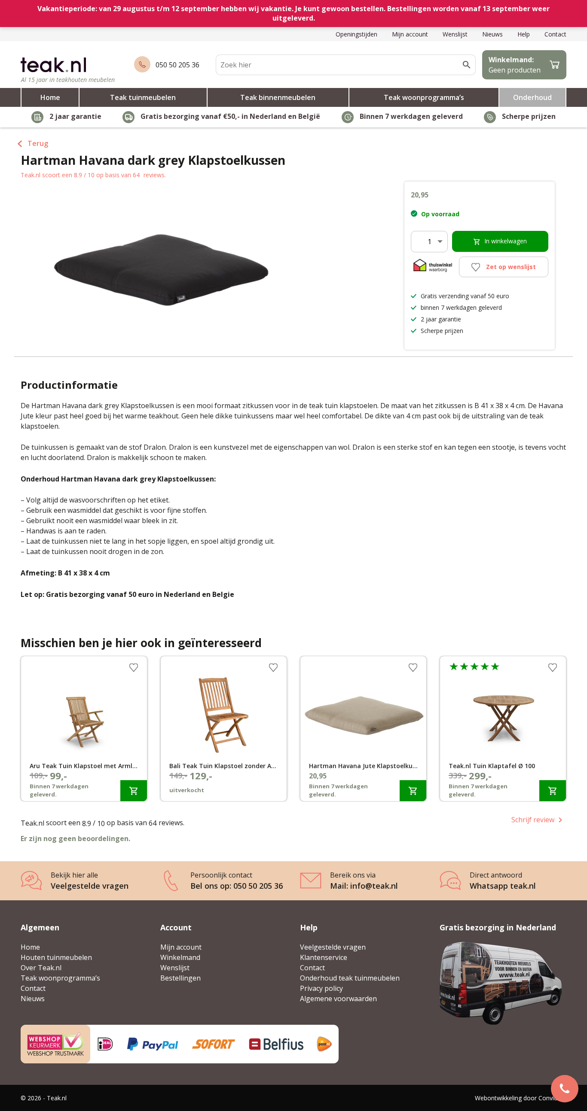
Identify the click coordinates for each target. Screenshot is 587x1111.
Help (523, 34)
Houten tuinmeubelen (56, 957)
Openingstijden (356, 34)
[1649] (133, 790)
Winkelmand (180, 957)
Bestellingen (180, 978)
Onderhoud (532, 97)
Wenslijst (455, 34)
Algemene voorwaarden (338, 998)
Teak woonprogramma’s (424, 97)
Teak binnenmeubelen (277, 97)
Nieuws (492, 34)
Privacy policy (321, 988)
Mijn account (410, 34)
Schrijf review (532, 819)
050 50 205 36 (177, 65)
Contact (555, 34)
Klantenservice (323, 957)
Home (50, 97)
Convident (552, 1098)
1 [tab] (293, 803)
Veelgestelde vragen (333, 947)
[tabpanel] (84, 729)
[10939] (413, 790)
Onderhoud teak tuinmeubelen (350, 978)
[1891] (552, 790)
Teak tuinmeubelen (143, 97)
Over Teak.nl (41, 967)
